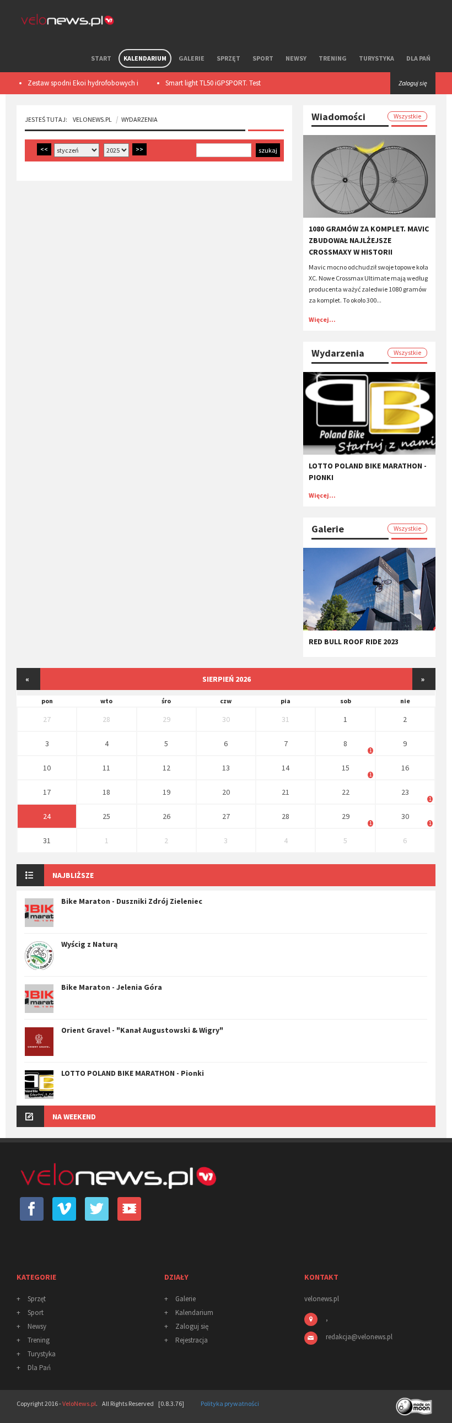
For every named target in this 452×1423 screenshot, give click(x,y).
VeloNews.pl (92, 119)
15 (345, 768)
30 (226, 719)
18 (106, 792)
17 (47, 792)
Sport (262, 58)
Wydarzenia (139, 119)
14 (285, 768)
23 (405, 792)
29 (166, 719)
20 (226, 792)
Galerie (192, 58)
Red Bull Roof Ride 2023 (354, 641)
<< (44, 149)
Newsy (296, 58)
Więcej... (322, 319)
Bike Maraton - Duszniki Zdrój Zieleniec (131, 901)
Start (101, 58)
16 (405, 768)
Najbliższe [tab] (73, 875)
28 (106, 719)
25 (106, 816)
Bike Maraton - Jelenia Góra (111, 987)
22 (345, 792)
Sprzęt (228, 58)
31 (285, 719)
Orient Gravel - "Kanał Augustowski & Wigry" (142, 1030)
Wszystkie (407, 116)
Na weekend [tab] (74, 1117)
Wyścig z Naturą (89, 944)
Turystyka (376, 58)
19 (166, 792)
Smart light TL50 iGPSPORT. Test (202, 83)
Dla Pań (418, 58)
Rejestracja (191, 1340)
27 (47, 719)
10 (47, 768)
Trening (333, 58)
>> (139, 149)
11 (106, 768)
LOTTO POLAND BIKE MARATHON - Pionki (132, 1073)
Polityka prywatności (230, 1403)
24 (47, 816)
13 (226, 768)
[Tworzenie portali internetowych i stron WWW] (415, 1403)
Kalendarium (144, 58)
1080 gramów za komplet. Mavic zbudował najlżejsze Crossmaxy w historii (369, 240)
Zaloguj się (191, 1326)
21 (285, 792)
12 (166, 768)
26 (166, 816)
